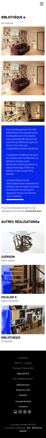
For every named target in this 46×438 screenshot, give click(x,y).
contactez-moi (33, 210)
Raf (28, 427)
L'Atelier (23, 395)
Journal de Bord (23, 401)
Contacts (23, 406)
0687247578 (23, 373)
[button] (41, 4)
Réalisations (23, 384)
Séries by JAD (23, 390)
